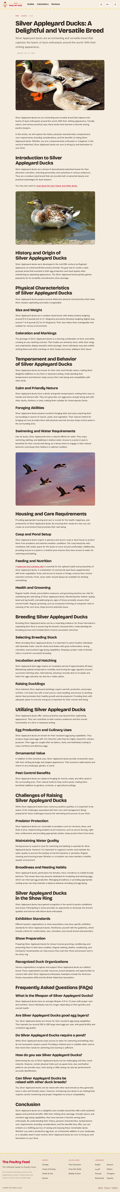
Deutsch (110, 1164)
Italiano (109, 1169)
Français (98, 1173)
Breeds (45, 1178)
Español (110, 1178)
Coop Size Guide (75, 1169)
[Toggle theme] (115, 4)
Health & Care (47, 1173)
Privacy (107, 1188)
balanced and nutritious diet (30, 566)
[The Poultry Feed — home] (12, 4)
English (98, 1164)
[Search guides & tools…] (101, 4)
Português (111, 1173)
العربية (97, 1169)
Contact (115, 1188)
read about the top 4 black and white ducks (56, 185)
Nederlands (99, 1178)
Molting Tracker (75, 1173)
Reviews (55, 4)
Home (17, 16)
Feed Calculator (75, 1164)
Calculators (43, 4)
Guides (30, 4)
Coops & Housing (48, 1169)
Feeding (45, 1164)
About (100, 1188)
